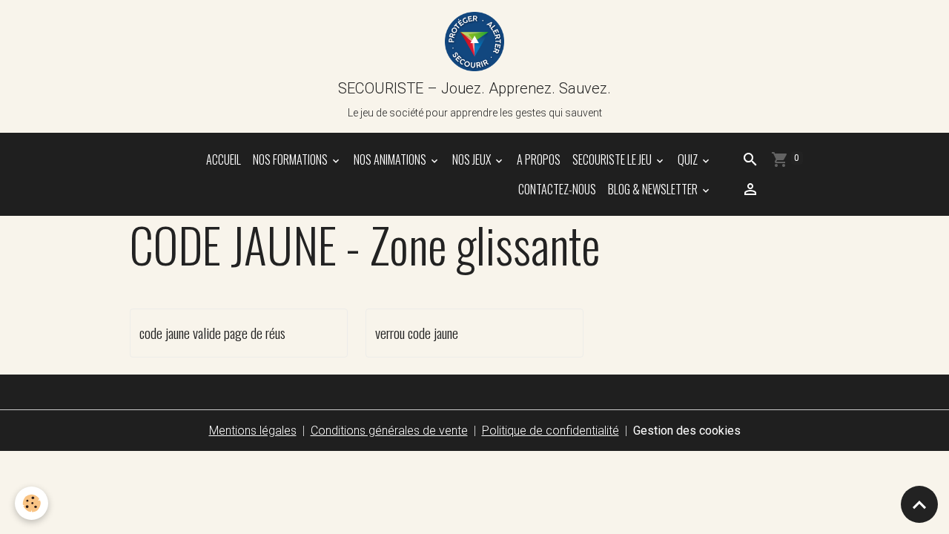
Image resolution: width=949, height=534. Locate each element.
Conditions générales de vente (389, 430)
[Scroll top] (919, 504)
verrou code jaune (416, 332)
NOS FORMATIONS (291, 159)
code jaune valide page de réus (212, 332)
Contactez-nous (557, 189)
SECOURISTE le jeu (613, 159)
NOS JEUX (472, 159)
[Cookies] (31, 503)
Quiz (689, 159)
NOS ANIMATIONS (391, 159)
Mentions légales (253, 430)
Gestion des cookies (687, 430)
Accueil (223, 159)
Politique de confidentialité (550, 430)
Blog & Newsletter (654, 189)
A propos (539, 159)
